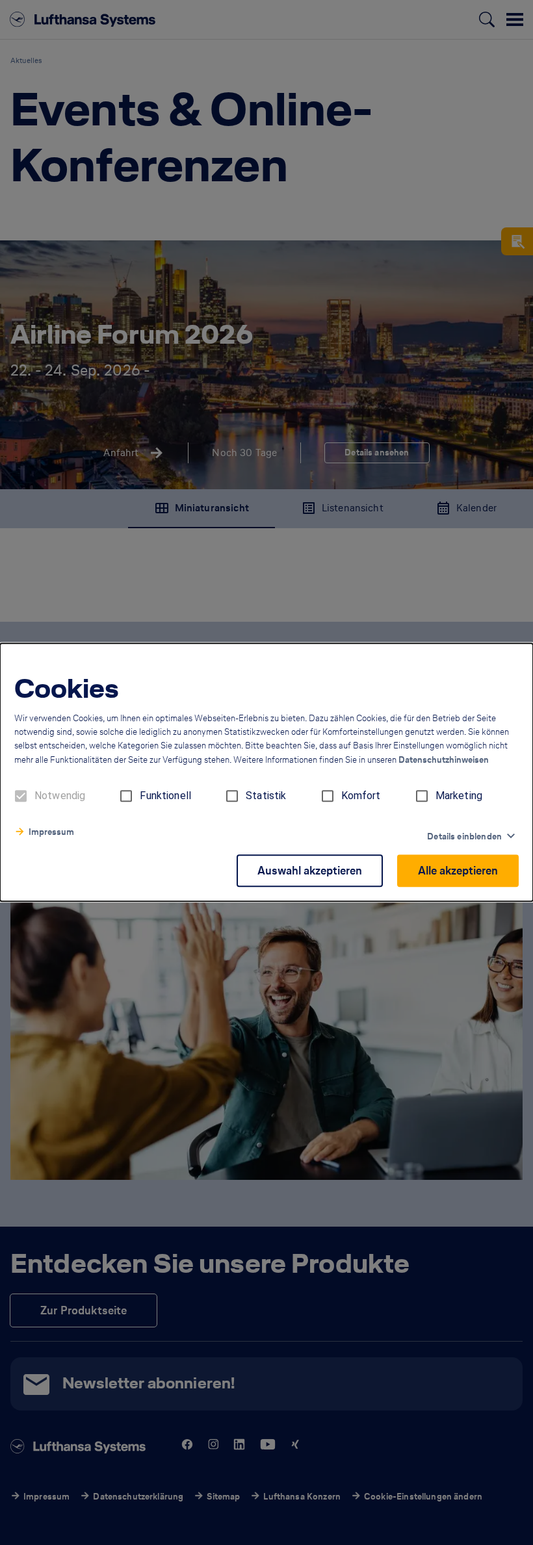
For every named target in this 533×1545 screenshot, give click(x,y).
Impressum (51, 832)
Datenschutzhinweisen (443, 760)
